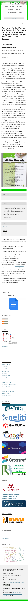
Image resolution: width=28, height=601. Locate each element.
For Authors (5, 536)
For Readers (5, 534)
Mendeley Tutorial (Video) (9, 496)
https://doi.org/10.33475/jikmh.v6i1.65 (13, 50)
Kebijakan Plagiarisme (8, 391)
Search (18, 9)
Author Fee (5, 378)
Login (20, 12)
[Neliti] (14, 421)
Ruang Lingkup (6, 393)
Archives (10, 9)
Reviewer (4, 373)
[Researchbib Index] (14, 474)
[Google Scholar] (13, 439)
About (12, 6)
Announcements (12, 12)
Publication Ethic (6, 382)
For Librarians (5, 538)
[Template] (14, 309)
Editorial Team (6, 369)
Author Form (5, 380)
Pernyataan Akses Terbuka (9, 384)
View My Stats (5, 346)
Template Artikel (6, 375)
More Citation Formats (9, 217)
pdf (5, 190)
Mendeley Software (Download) (10, 494)
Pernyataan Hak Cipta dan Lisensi (11, 389)
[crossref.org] (14, 462)
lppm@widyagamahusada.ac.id (16, 582)
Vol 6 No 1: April (15, 23)
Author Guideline (6, 386)
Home (6, 6)
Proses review (6, 371)
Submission (5, 366)
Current (19, 6)
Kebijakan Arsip (6, 395)
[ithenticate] (14, 507)
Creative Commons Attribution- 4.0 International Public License (13, 594)
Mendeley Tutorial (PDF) (9, 498)
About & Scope (6, 364)
